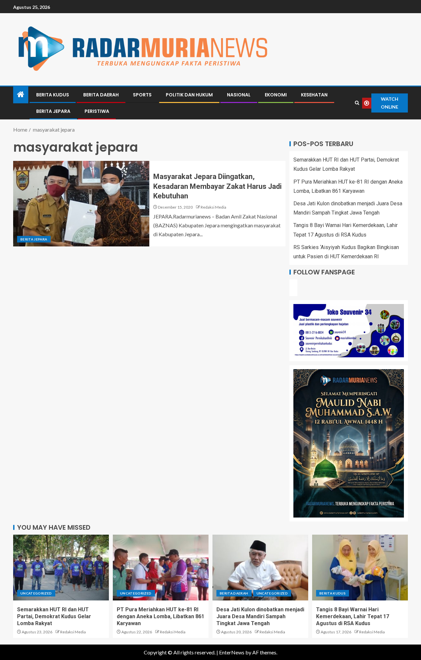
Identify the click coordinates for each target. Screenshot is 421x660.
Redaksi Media (213, 207)
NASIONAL (239, 94)
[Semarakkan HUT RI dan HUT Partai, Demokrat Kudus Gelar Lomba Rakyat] (61, 567)
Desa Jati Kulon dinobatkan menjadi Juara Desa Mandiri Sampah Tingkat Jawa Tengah (260, 616)
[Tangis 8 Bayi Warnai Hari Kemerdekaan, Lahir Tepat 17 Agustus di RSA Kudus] (360, 567)
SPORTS (142, 94)
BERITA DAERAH (101, 94)
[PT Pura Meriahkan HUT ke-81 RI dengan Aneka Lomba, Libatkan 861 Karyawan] (161, 567)
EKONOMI (276, 94)
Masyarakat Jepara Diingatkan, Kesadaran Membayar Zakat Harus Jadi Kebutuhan (217, 186)
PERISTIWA (97, 111)
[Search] (357, 103)
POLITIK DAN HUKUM (189, 94)
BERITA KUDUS (52, 94)
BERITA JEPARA (53, 111)
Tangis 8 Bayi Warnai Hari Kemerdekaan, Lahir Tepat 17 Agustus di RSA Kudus (352, 616)
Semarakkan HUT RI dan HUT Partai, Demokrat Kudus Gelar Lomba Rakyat (54, 616)
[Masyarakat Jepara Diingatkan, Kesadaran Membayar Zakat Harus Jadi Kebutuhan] (81, 203)
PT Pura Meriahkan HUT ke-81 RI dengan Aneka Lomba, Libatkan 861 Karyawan (160, 616)
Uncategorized (36, 593)
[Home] (20, 94)
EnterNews (231, 652)
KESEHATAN (314, 94)
